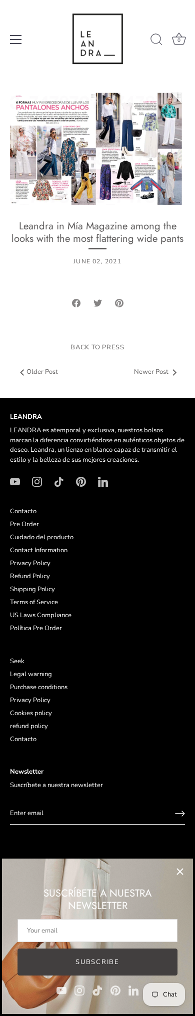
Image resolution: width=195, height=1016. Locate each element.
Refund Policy (30, 576)
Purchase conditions (39, 687)
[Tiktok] (97, 990)
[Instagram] (79, 990)
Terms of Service (34, 602)
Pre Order (24, 524)
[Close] (180, 872)
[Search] (157, 41)
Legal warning (31, 674)
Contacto (23, 511)
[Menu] (16, 39)
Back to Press (97, 347)
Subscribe (97, 962)
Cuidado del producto (42, 537)
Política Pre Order (36, 628)
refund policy (29, 726)
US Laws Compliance (41, 615)
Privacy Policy (30, 563)
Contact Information (39, 550)
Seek (17, 661)
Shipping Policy (32, 589)
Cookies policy (31, 713)
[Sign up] (180, 814)
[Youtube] (61, 990)
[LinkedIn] (133, 990)
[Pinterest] (115, 990)
